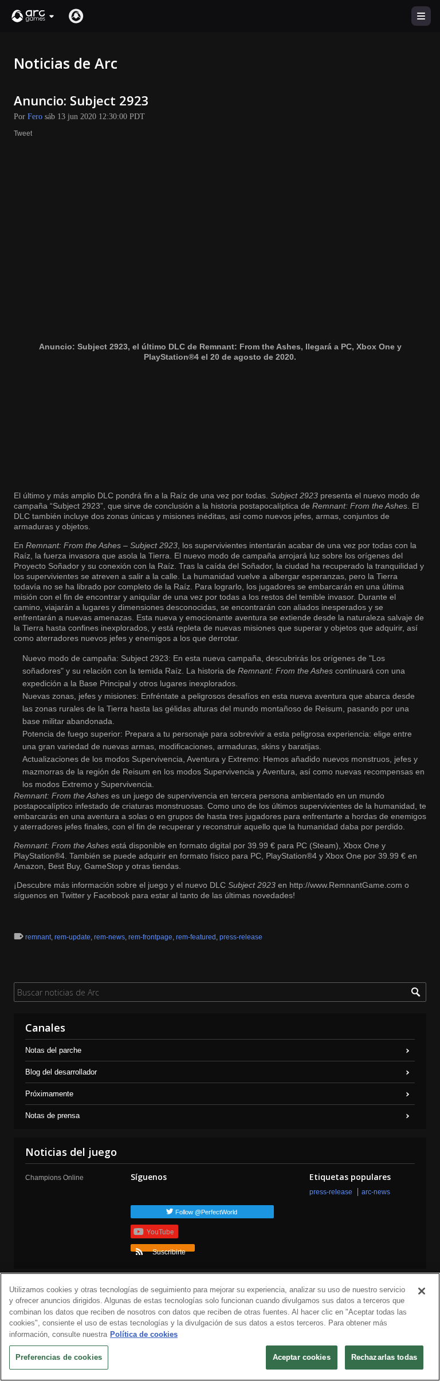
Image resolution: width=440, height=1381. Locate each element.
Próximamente (49, 1093)
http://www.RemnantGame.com (345, 885)
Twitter (73, 895)
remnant (38, 937)
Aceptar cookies (302, 1357)
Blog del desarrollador (61, 1072)
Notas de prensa (52, 1115)
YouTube (160, 1231)
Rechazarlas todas (384, 1357)
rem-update (72, 937)
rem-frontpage (150, 937)
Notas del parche (53, 1050)
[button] (33, 16)
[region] (220, 1327)
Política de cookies (144, 1334)
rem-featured (196, 937)
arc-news (376, 1192)
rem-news (109, 937)
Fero (35, 116)
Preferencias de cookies (58, 1357)
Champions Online (54, 1178)
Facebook (111, 895)
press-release (240, 937)
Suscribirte (169, 1250)
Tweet (23, 133)
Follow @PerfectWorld (206, 1212)
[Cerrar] (421, 1291)
